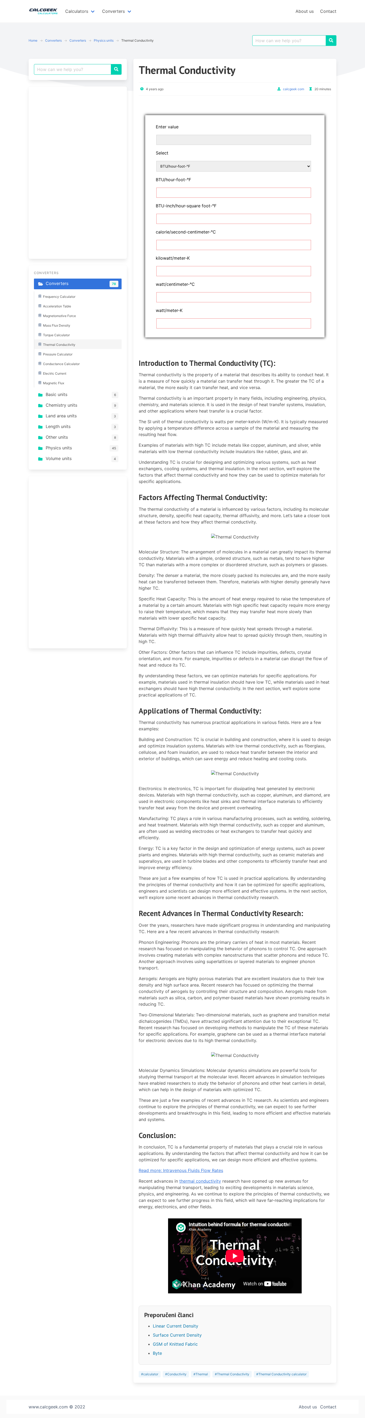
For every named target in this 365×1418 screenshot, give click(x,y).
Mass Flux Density (56, 325)
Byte (157, 1353)
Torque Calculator (56, 335)
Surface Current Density (177, 1335)
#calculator (149, 1374)
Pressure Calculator (57, 354)
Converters (53, 40)
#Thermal (200, 1374)
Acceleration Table (57, 306)
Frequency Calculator (59, 297)
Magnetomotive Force (59, 316)
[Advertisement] (74, 172)
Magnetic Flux (53, 383)
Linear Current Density (175, 1326)
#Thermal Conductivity (232, 1374)
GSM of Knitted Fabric (175, 1344)
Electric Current (54, 373)
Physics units (104, 40)
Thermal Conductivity (59, 345)
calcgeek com (293, 89)
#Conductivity (176, 1374)
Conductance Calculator (61, 364)
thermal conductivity (200, 1181)
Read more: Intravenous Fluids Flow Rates (181, 1170)
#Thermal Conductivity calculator (281, 1374)
